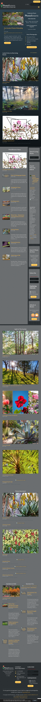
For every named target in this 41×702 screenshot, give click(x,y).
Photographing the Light (7, 481)
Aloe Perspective (6, 82)
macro (7, 417)
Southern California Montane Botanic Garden (13, 641)
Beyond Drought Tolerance (31, 611)
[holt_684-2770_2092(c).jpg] (20, 559)
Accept (35, 700)
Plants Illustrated (30, 84)
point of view (19, 244)
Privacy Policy (16, 697)
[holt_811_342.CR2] (20, 450)
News (29, 143)
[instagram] (8, 675)
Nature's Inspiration (17, 245)
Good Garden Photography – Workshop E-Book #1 (35, 179)
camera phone (6, 113)
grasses (15, 570)
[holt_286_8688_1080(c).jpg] (5, 621)
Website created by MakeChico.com (31, 694)
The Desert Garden (6, 524)
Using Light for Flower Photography (9, 415)
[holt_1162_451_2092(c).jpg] (23, 592)
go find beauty (11, 570)
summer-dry (14, 527)
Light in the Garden (17, 190)
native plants (15, 244)
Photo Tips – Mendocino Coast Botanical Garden (17, 215)
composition (11, 113)
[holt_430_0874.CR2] (20, 573)
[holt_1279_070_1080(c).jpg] (6, 229)
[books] (32, 314)
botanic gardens (12, 609)
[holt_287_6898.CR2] (20, 480)
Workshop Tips (18, 177)
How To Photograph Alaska (18, 175)
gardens (13, 32)
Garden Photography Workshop (11, 114)
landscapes (14, 203)
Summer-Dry (33, 291)
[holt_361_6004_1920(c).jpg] (20, 57)
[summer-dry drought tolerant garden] (29, 585)
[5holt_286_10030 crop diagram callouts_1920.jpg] (20, 116)
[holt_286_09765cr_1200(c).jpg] (20, 529)
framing (9, 143)
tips (16, 609)
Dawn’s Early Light (6, 445)
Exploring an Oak (15, 255)
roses (9, 417)
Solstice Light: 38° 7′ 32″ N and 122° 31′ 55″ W (12, 385)
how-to (12, 143)
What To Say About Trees (7, 575)
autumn (5, 563)
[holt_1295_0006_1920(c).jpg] (6, 200)
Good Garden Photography (20, 114)
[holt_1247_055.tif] (23, 610)
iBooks (32, 238)
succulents (16, 84)
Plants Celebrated (24, 84)
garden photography (9, 32)
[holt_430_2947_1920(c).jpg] (6, 187)
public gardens (8, 447)
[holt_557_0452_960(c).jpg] (20, 420)
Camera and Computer (24, 143)
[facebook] (7, 675)
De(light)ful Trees (15, 187)
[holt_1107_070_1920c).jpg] (13, 12)
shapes (16, 231)
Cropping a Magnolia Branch (8, 140)
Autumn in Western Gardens (8, 568)
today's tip (18, 189)
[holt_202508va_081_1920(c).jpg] (20, 86)
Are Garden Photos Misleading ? (13, 29)
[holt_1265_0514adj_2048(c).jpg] (6, 175)
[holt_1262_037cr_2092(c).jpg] (5, 639)
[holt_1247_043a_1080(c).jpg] (20, 566)
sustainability (24, 203)
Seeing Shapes (15, 229)
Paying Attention (15, 242)
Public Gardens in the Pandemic (13, 622)
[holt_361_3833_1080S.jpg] (20, 523)
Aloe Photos (5, 554)
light (15, 189)
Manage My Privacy (23, 697)
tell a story (14, 113)
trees (21, 189)
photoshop (15, 143)
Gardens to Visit (16, 219)
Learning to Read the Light (7, 475)
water (15, 204)
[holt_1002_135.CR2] (20, 390)
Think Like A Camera (19, 232)
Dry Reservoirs (15, 201)
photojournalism (17, 32)
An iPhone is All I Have (7, 111)
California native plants (13, 645)
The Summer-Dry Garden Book (32, 629)
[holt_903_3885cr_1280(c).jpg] (6, 242)
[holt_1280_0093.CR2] (6, 214)
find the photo (6, 84)
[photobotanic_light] (7, 3)
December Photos (6, 561)
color (8, 570)
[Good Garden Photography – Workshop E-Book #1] (31, 175)
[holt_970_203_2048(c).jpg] (6, 255)
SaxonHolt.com (26, 692)
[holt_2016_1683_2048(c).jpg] (20, 361)
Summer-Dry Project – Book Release (28, 587)
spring (22, 244)
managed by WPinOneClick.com (21, 696)
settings (29, 700)
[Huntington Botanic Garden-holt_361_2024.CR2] (23, 628)
